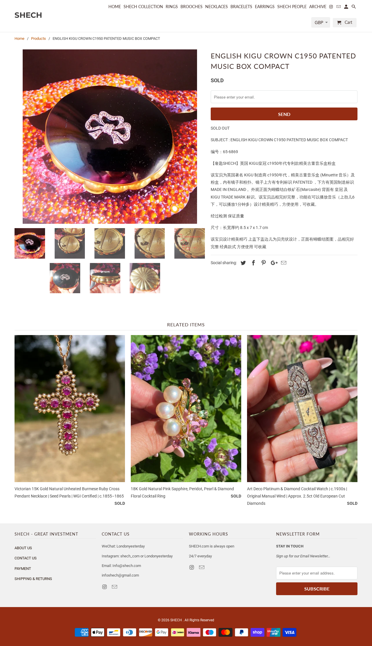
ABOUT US (23, 548)
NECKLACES (216, 6)
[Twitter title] (242, 263)
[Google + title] (272, 263)
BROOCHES (191, 6)
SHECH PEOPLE (292, 6)
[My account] (346, 7)
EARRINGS (265, 6)
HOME (114, 6)
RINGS (172, 6)
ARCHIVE (317, 6)
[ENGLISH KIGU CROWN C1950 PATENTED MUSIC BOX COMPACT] (110, 136)
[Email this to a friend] (282, 263)
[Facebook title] (252, 263)
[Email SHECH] (115, 587)
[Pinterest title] (262, 263)
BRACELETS (241, 6)
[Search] (354, 7)
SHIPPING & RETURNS (33, 579)
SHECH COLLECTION (143, 6)
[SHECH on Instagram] (105, 587)
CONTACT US (26, 558)
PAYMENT (23, 568)
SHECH (176, 620)
